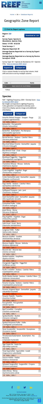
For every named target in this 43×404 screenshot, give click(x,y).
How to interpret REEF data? (17, 64)
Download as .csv (32, 35)
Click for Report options (15, 29)
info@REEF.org (33, 395)
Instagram (18, 388)
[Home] (15, 4)
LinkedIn (31, 388)
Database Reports (27, 14)
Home (12, 14)
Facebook (12, 388)
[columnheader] (6, 82)
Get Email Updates (21, 392)
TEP (10, 34)
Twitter (24, 388)
